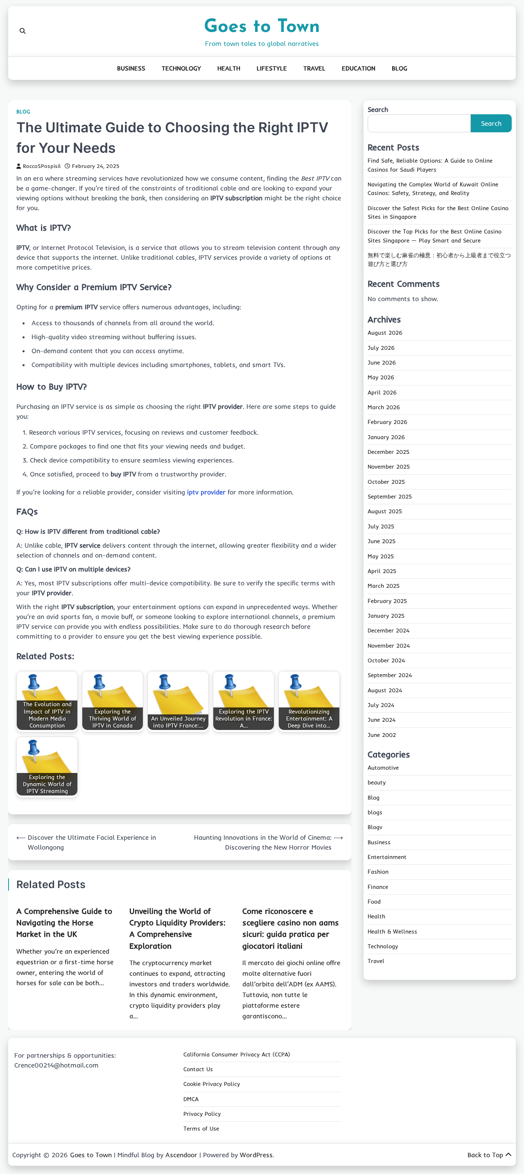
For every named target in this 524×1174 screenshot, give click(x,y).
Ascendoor (181, 1155)
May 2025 (381, 556)
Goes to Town (262, 27)
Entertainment (387, 857)
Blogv (375, 827)
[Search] (22, 31)
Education (358, 68)
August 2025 (385, 511)
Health (228, 68)
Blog (399, 68)
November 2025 (389, 467)
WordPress (256, 1155)
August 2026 (385, 333)
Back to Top (485, 1155)
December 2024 (388, 630)
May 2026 (381, 377)
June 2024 (381, 719)
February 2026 (387, 422)
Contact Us (198, 1069)
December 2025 (388, 452)
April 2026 (382, 392)
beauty (377, 782)
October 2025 (386, 481)
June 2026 (382, 362)
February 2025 (387, 601)
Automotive (383, 767)
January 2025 (386, 615)
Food (374, 901)
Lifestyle (272, 68)
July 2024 (381, 705)
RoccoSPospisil (42, 166)
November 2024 (389, 645)
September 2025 (390, 496)
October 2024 (386, 660)
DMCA (191, 1099)
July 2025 (381, 526)
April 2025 (382, 571)
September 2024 (390, 675)
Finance (378, 887)
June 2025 (381, 541)
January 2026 (386, 437)
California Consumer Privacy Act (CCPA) (236, 1054)
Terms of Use (201, 1128)
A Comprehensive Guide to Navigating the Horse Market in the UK (64, 922)
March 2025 (384, 585)
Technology (181, 68)
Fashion (378, 871)
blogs (375, 812)
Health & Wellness (392, 931)
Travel (314, 68)
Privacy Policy (202, 1113)
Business (131, 68)
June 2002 (382, 735)
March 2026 (384, 407)
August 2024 (385, 690)
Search (378, 109)
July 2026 (381, 347)
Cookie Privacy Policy (211, 1084)
